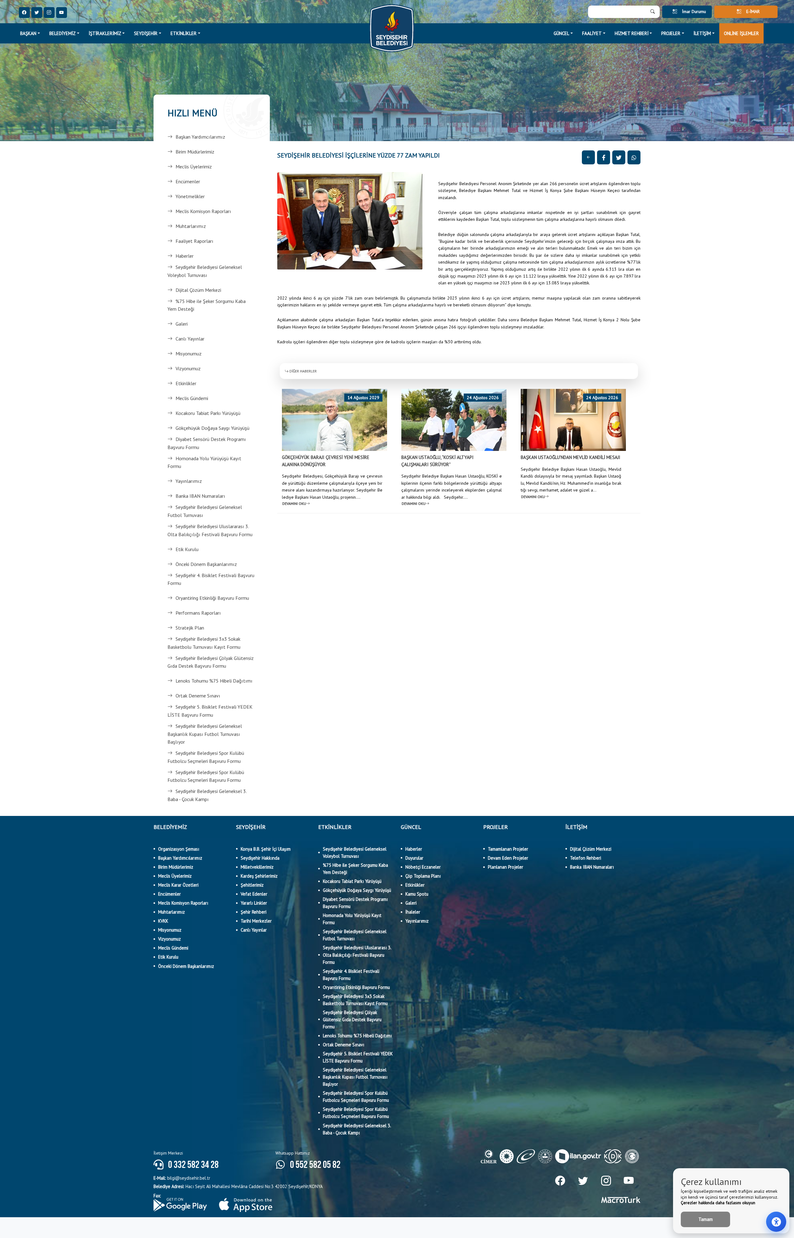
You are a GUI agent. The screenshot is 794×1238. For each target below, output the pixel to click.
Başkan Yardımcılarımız (200, 137)
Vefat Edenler (254, 894)
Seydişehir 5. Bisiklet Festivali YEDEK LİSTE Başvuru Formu (209, 711)
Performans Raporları (198, 613)
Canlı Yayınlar (190, 339)
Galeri (182, 324)
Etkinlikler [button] (184, 33)
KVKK (163, 921)
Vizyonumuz (188, 368)
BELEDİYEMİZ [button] (62, 33)
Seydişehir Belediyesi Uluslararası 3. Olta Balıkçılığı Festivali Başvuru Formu (209, 530)
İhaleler (412, 912)
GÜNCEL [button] (561, 33)
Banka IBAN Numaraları (200, 496)
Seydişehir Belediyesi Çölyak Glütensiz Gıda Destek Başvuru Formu (210, 662)
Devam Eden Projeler (508, 858)
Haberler (185, 256)
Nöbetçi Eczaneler (423, 867)
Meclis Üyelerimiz (194, 166)
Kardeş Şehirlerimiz (259, 876)
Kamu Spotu (416, 894)
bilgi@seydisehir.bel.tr (182, 1178)
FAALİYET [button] (592, 33)
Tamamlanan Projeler (508, 849)
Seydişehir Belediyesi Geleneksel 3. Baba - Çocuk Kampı (207, 795)
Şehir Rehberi (253, 912)
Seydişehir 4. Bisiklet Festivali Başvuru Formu (210, 579)
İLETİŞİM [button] (702, 33)
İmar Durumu (694, 11)
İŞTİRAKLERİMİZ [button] (105, 33)
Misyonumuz (189, 353)
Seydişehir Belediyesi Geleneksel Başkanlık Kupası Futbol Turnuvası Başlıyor (204, 734)
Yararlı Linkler (254, 903)
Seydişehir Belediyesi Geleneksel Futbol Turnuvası (204, 511)
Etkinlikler (186, 383)
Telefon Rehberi (585, 858)
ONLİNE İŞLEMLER (741, 33)
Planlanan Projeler (505, 867)
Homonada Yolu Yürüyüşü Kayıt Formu (204, 462)
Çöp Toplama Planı (423, 876)
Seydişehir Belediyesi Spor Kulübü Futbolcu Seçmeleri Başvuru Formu (205, 757)
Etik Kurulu (187, 549)
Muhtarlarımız (191, 226)
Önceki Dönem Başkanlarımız (206, 564)
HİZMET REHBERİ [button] (632, 33)
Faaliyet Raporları (194, 241)
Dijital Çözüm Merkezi (198, 290)
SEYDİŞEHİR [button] (146, 33)
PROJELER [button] (670, 33)
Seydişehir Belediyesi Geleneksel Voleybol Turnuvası (204, 271)
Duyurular (414, 858)
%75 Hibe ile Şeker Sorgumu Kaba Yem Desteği (206, 305)
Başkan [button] (28, 33)
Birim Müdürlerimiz (195, 152)
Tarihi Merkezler (256, 921)
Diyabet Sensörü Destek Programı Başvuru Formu (206, 443)
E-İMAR (753, 11)
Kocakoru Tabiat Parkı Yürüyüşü (208, 413)
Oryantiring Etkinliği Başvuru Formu (212, 598)
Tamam (705, 1219)
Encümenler (188, 181)
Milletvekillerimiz (257, 867)
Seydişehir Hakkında (260, 858)
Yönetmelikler (190, 196)
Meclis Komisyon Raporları (203, 211)
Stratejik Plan (190, 628)
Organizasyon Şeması (178, 849)
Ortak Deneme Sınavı (198, 695)
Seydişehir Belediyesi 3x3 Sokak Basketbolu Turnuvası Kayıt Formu (203, 643)
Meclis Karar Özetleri (178, 885)
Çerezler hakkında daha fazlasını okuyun (718, 1202)
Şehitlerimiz (252, 885)
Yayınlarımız (189, 481)
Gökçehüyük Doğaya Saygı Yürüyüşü (212, 428)
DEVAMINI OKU (294, 503)
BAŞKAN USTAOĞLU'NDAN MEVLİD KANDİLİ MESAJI (570, 457)
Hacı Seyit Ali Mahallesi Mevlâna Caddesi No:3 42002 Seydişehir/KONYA (238, 1186)
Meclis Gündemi (192, 398)
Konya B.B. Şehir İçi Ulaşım (266, 849)
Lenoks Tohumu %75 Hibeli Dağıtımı (214, 681)
